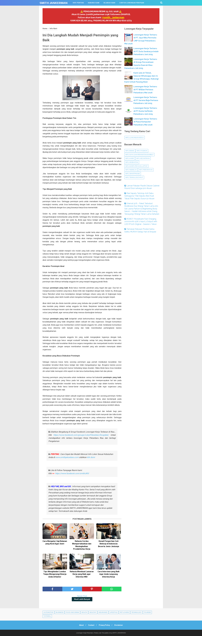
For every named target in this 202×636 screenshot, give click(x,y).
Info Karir (129, 158)
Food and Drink (72, 612)
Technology (136, 612)
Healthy (93, 612)
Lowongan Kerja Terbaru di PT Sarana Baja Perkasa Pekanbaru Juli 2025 (145, 100)
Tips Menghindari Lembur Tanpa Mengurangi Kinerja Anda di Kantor (54, 574)
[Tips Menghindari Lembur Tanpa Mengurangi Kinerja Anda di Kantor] (55, 561)
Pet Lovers (124, 612)
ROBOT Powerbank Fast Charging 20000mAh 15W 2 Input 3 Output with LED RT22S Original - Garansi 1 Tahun (140, 221)
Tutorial (47, 616)
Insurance (103, 612)
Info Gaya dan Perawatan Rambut (139, 154)
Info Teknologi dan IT (134, 177)
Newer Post (82, 596)
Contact (91, 625)
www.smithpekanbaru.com (67, 457)
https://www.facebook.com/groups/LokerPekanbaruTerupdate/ (81, 435)
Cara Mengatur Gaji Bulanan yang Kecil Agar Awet (55, 542)
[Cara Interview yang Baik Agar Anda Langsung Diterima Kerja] (108, 561)
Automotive (48, 612)
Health (84, 612)
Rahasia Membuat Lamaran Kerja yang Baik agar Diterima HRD (82, 574)
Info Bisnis (129, 151)
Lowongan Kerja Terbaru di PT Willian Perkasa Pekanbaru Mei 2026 (145, 89)
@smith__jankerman (113, 17)
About (81, 625)
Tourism (147, 612)
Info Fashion (142, 151)
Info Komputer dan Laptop (136, 166)
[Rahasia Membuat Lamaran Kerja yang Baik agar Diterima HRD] (81, 561)
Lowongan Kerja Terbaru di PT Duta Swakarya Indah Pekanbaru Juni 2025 (146, 51)
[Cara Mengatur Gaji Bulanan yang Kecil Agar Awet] (55, 531)
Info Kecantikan (143, 158)
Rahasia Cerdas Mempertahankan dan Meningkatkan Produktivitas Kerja (81, 545)
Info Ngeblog (131, 170)
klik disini (91, 457)
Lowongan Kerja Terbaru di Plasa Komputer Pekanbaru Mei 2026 (145, 122)
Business (59, 612)
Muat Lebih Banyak (82, 599)
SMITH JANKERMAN (53, 3)
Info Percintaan (145, 170)
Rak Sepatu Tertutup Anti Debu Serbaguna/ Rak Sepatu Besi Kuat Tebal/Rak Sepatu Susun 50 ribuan (139, 196)
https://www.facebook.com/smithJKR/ (72, 473)
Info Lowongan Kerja (134, 137)
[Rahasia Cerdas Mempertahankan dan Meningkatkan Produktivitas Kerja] (81, 531)
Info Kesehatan (131, 162)
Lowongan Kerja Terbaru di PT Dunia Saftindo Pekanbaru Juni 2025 (145, 111)
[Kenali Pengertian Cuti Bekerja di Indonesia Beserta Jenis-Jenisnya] (108, 531)
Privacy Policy (104, 625)
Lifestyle (113, 612)
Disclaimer (118, 625)
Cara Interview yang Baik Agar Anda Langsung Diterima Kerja (108, 574)
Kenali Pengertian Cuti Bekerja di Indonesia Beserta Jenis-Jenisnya (108, 544)
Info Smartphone (132, 174)
